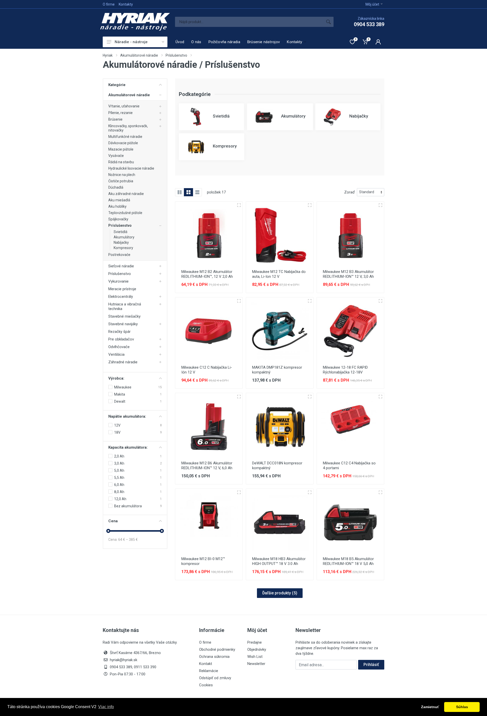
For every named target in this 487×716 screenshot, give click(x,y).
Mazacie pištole (120, 149)
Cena (113, 521)
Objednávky (256, 649)
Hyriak (108, 55)
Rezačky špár (119, 331)
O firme (109, 4)
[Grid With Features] (179, 192)
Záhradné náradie (122, 362)
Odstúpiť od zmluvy (215, 678)
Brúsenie (115, 119)
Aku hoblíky (117, 206)
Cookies (206, 685)
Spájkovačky (118, 219)
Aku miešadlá (119, 200)
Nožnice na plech (121, 175)
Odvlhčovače (119, 347)
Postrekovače (119, 255)
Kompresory (123, 248)
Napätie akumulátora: (127, 416)
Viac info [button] (106, 707)
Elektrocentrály (120, 296)
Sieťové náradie (121, 266)
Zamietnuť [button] (430, 707)
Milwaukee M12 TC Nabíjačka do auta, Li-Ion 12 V (279, 274)
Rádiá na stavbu (121, 162)
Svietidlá (120, 232)
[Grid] (188, 192)
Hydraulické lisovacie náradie (131, 168)
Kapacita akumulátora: (128, 447)
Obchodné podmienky (217, 649)
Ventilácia (116, 354)
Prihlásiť (371, 664)
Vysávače (116, 156)
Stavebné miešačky (124, 316)
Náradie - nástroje (131, 42)
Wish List (255, 656)
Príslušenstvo (176, 55)
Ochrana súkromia (214, 656)
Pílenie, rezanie (120, 113)
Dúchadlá (115, 187)
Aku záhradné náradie (126, 194)
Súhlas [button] (462, 707)
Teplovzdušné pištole (125, 213)
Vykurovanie (118, 281)
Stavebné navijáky (123, 324)
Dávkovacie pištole (123, 143)
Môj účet (372, 4)
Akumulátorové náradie (139, 55)
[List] (197, 192)
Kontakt (205, 663)
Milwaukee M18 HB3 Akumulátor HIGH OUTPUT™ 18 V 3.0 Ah (279, 561)
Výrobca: (116, 378)
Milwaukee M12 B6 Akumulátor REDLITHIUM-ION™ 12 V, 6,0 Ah (206, 465)
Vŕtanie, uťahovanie (124, 106)
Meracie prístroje (122, 289)
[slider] (108, 531)
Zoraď (349, 192)
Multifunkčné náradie (125, 137)
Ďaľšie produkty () (279, 593)
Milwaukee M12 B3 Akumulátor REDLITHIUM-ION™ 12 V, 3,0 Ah (348, 274)
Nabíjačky (121, 242)
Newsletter (256, 663)
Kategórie (117, 85)
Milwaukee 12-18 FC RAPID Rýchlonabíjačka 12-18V (345, 370)
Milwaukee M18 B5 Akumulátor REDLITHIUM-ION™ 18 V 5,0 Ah (348, 561)
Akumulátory (124, 237)
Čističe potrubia (120, 181)
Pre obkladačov (121, 339)
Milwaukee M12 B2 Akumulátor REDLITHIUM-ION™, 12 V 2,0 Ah (207, 274)
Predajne (254, 642)
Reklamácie (208, 671)
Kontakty (126, 4)
